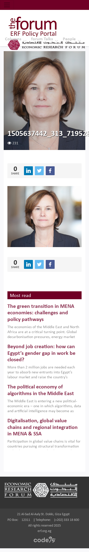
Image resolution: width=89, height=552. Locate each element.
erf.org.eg (44, 531)
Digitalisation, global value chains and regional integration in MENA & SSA (42, 427)
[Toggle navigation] (7, 5)
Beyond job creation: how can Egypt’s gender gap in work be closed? (41, 353)
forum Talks (42, 39)
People (69, 39)
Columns (13, 39)
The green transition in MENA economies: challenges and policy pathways (40, 313)
